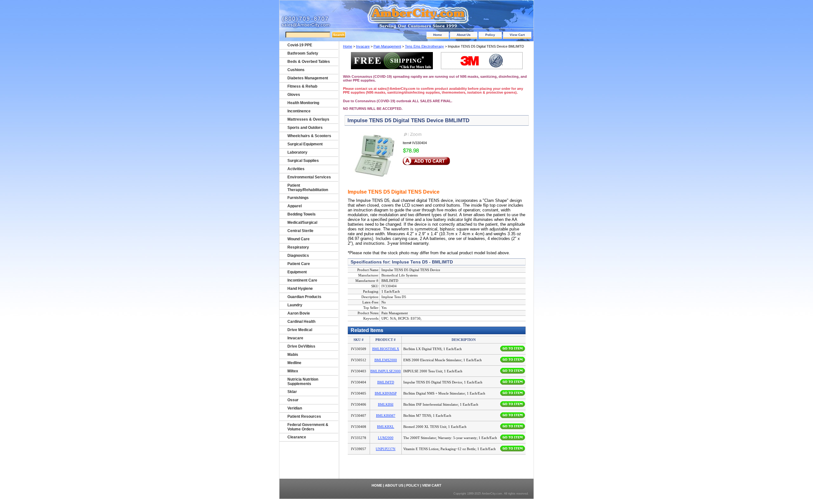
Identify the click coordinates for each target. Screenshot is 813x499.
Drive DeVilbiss (301, 346)
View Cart (517, 35)
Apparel (294, 206)
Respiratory (298, 247)
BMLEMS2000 (385, 360)
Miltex (292, 371)
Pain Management (387, 46)
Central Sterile (300, 231)
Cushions (296, 70)
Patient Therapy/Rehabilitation (307, 187)
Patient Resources (304, 416)
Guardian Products (304, 297)
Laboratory (297, 152)
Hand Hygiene (300, 288)
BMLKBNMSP (386, 393)
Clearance (296, 437)
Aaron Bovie (298, 313)
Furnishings (298, 198)
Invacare (363, 46)
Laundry (294, 305)
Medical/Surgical (302, 222)
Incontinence (299, 111)
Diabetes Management (307, 78)
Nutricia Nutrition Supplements (302, 381)
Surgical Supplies (303, 160)
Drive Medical (299, 330)
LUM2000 (385, 438)
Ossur (293, 400)
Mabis (292, 354)
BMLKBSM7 (385, 415)
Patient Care (298, 264)
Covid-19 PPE (299, 45)
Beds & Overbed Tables (308, 61)
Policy (490, 35)
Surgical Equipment (305, 144)
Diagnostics (298, 255)
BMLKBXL (385, 427)
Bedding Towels (301, 214)
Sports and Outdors (305, 127)
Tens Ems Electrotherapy (424, 46)
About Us (464, 35)
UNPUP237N (385, 449)
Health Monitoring (303, 103)
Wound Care (298, 239)
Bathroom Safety (302, 53)
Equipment (297, 272)
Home (437, 35)
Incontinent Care (302, 280)
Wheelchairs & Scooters (309, 136)
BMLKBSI (385, 404)
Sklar (292, 391)
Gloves (293, 94)
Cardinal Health (301, 321)
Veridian (294, 408)
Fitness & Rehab (302, 86)
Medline (294, 363)
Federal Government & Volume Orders (307, 426)
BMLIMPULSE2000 (385, 371)
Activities (296, 169)
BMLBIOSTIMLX (385, 349)
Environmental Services (309, 177)
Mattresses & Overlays (308, 119)
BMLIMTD (385, 382)
